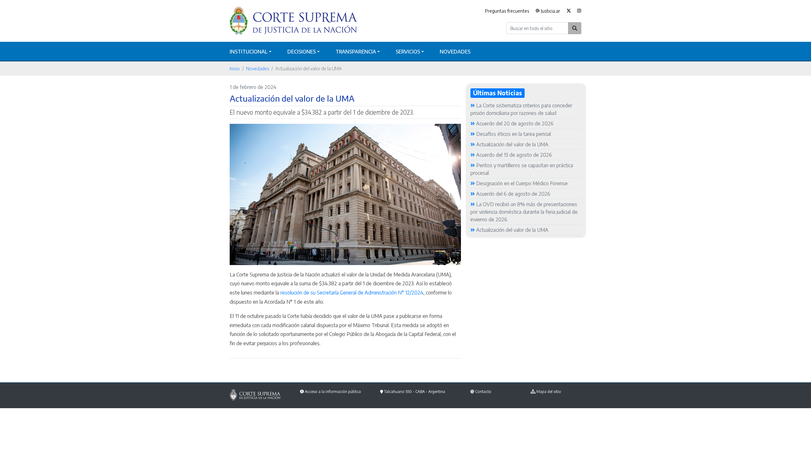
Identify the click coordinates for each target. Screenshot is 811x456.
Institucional (249, 51)
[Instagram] (577, 11)
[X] (568, 11)
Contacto (483, 391)
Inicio (235, 68)
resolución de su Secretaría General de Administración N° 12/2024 (351, 292)
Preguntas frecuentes (507, 11)
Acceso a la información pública (333, 391)
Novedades (455, 51)
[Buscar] (574, 28)
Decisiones (301, 51)
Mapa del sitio (548, 391)
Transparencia (355, 51)
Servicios (408, 51)
